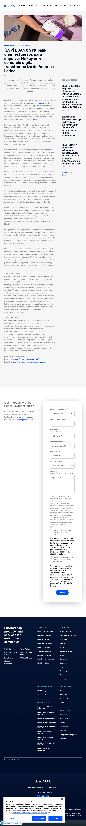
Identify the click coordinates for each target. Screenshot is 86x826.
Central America (66, 651)
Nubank (41, 103)
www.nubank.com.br (17, 312)
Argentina (63, 639)
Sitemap (63, 739)
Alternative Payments (8, 662)
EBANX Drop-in (42, 691)
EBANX (36, 119)
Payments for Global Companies (44, 707)
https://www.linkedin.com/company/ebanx (28, 362)
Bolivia (62, 643)
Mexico (62, 667)
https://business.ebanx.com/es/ (26, 359)
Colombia (63, 659)
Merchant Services (44, 655)
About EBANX (64, 719)
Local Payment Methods (45, 631)
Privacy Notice (50, 804)
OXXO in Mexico (25, 658)
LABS (62, 703)
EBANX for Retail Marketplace (43, 749)
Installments (8, 658)
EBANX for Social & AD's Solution (46, 738)
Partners (63, 723)
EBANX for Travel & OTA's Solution (46, 744)
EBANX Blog (64, 695)
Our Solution (8, 649)
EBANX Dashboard (44, 663)
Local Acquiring (43, 639)
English (31, 787)
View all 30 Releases (67, 174)
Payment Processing (44, 635)
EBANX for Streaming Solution (45, 732)
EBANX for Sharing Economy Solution (47, 727)
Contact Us (64, 715)
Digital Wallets (24, 649)
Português (49, 787)
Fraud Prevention (43, 647)
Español (39, 787)
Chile (62, 655)
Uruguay (63, 679)
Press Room (9, 46)
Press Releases (23, 46)
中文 (56, 787)
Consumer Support (44, 651)
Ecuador (63, 663)
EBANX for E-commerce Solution (46, 713)
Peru (61, 675)
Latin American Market (68, 635)
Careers (63, 731)
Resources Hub (65, 691)
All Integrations (42, 695)
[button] (62, 799)
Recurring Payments (44, 643)
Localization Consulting (45, 659)
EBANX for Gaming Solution (47, 722)
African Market (65, 631)
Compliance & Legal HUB (68, 734)
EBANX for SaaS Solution (46, 718)
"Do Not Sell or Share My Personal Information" (29, 813)
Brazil (62, 647)
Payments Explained (67, 699)
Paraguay (63, 671)
